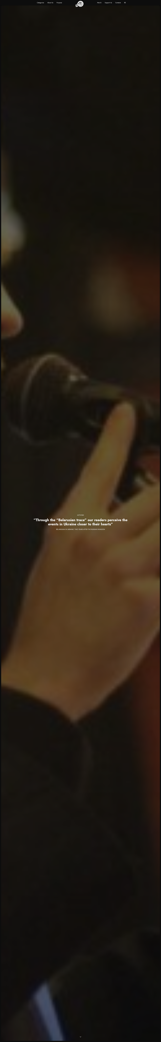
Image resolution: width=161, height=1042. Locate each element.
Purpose (59, 3)
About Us (50, 3)
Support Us (108, 3)
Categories (40, 3)
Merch (99, 3)
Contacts (118, 3)
